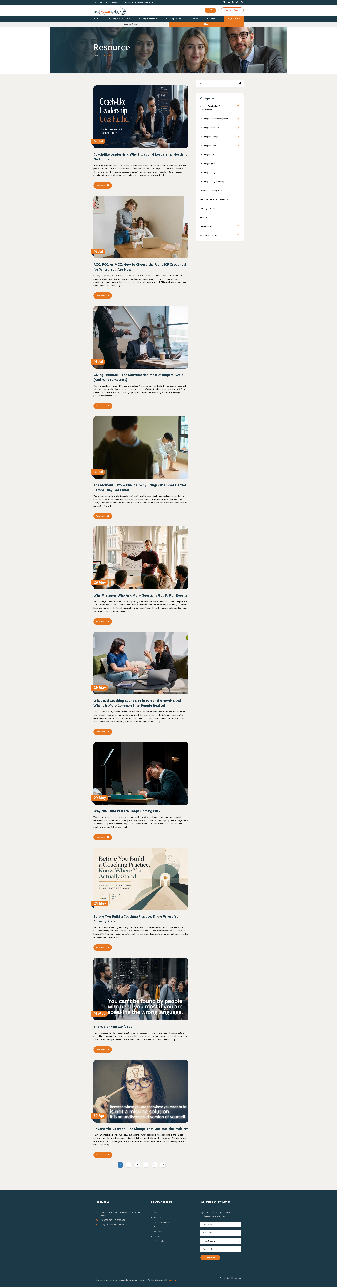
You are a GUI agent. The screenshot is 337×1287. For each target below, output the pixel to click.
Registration (234, 18)
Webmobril (173, 1280)
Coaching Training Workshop (212, 181)
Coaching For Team (208, 145)
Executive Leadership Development (215, 199)
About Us (157, 1217)
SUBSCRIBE (210, 1257)
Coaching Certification (119, 18)
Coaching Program (207, 163)
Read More (100, 185)
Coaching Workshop (147, 18)
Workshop (158, 1227)
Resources (158, 1231)
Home (97, 55)
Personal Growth (207, 217)
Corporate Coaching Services (212, 190)
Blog (206, 24)
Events (156, 1236)
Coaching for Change (209, 136)
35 (154, 1165)
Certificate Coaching (162, 1222)
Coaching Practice (207, 154)
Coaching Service (173, 18)
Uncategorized (206, 226)
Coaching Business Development (214, 118)
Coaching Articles (131, 24)
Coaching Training (207, 172)
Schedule (194, 18)
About (96, 18)
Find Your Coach (232, 10)
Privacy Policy (159, 1241)
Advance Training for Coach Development (212, 108)
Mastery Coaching (207, 208)
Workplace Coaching (208, 235)
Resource (211, 18)
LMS (210, 10)
